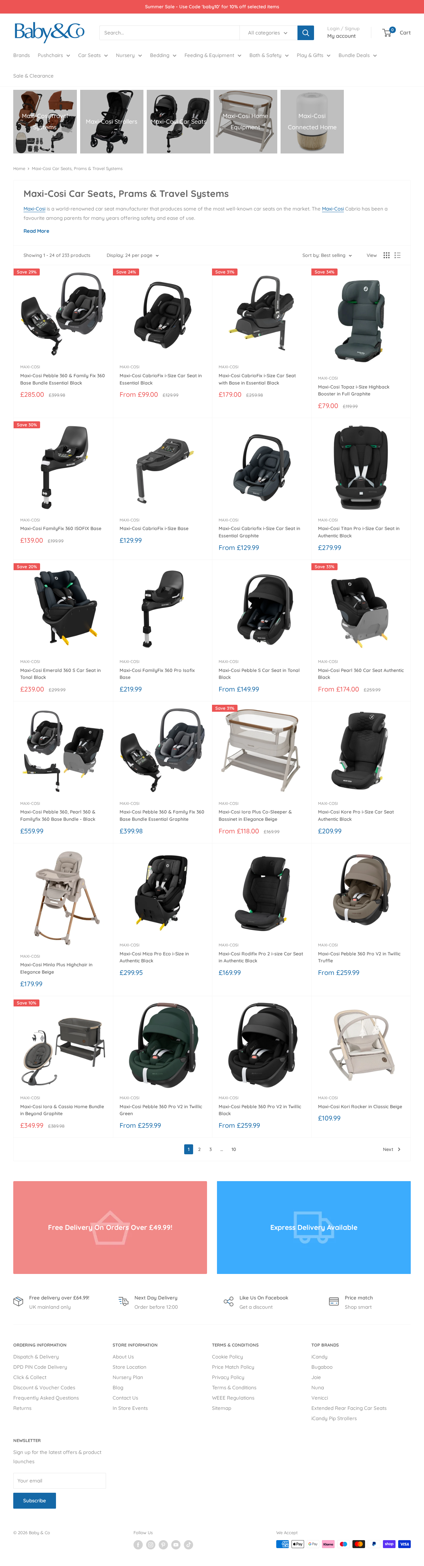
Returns (22, 1408)
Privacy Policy (228, 1377)
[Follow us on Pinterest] (163, 1544)
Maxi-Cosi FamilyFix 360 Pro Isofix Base (157, 674)
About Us (123, 1357)
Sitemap (221, 1408)
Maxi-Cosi (34, 209)
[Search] (305, 33)
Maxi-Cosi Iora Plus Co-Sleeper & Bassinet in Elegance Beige (255, 815)
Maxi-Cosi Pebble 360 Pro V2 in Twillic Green (161, 1110)
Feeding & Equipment (209, 55)
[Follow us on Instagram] (150, 1544)
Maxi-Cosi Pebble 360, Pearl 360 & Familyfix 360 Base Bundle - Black (57, 815)
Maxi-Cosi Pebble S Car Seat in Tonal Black (259, 674)
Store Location (129, 1367)
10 (234, 1149)
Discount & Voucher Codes (44, 1387)
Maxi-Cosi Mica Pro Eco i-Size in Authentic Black (154, 957)
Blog (118, 1387)
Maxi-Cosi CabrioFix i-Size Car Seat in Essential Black (161, 379)
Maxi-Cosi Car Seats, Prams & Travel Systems (77, 168)
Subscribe (34, 1500)
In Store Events (130, 1408)
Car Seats (89, 55)
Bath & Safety (265, 55)
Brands (21, 55)
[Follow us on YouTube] (176, 1544)
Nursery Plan (128, 1377)
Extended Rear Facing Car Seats (349, 1408)
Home (19, 168)
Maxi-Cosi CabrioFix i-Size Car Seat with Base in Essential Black (257, 379)
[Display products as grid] (387, 255)
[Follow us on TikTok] (188, 1544)
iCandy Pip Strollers (334, 1418)
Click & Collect (29, 1377)
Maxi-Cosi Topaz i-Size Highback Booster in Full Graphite (354, 390)
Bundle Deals (354, 55)
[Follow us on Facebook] (138, 1544)
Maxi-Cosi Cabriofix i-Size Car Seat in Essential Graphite (259, 532)
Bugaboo (322, 1367)
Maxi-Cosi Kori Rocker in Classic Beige (360, 1107)
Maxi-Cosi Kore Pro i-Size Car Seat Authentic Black (356, 815)
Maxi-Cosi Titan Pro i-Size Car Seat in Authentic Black (358, 532)
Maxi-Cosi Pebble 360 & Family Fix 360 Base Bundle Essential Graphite (162, 815)
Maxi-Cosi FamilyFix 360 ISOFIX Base (60, 528)
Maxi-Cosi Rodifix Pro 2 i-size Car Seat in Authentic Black (261, 957)
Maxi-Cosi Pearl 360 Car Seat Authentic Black (361, 674)
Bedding (159, 55)
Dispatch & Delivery (36, 1357)
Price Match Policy (233, 1367)
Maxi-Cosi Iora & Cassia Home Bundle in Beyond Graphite (62, 1110)
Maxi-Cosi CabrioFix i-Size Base (154, 528)
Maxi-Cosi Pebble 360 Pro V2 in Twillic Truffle (359, 957)
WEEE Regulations (233, 1398)
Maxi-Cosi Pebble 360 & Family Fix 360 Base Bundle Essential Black (62, 379)
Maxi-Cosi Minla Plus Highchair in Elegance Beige (56, 968)
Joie (316, 1377)
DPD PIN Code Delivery (40, 1367)
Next (388, 1149)
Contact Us (125, 1398)
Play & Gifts (310, 55)
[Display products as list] (397, 255)
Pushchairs (50, 55)
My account (341, 35)
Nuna (317, 1387)
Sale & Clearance (33, 76)
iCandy (319, 1357)
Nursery (125, 55)
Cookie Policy (227, 1357)
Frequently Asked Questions (46, 1398)
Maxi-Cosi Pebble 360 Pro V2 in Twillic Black (260, 1110)
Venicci (319, 1398)
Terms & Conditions (234, 1387)
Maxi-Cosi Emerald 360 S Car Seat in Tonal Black (60, 674)
